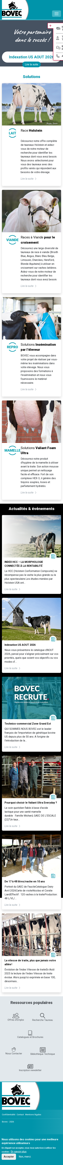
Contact (20, 1114)
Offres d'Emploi (16, 1020)
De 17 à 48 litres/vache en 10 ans (25, 881)
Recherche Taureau (42, 1020)
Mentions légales (33, 1114)
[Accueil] (15, 10)
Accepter (9, 1156)
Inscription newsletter (30, 1070)
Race (31, 130)
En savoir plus (18, 1151)
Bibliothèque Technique (43, 1054)
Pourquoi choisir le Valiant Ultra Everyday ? (31, 802)
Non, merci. (25, 1156)
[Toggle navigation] (56, 13)
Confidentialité (8, 1114)
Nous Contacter (13, 1053)
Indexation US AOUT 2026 (31, 57)
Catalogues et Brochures (30, 1037)
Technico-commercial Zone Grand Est (28, 723)
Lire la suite (31, 64)
